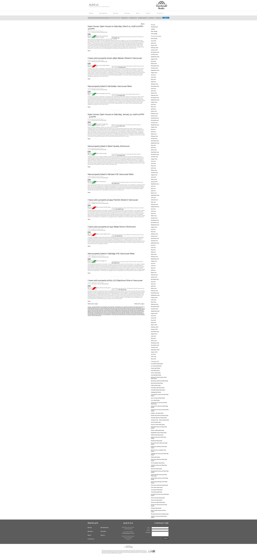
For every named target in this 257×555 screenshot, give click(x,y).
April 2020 (153, 147)
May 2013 (153, 231)
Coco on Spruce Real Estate (115, 308)
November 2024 (155, 65)
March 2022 (154, 111)
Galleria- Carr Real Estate (118, 309)
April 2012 (153, 252)
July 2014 (153, 209)
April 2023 (153, 90)
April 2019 (153, 168)
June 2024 (153, 77)
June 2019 (153, 163)
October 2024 (154, 68)
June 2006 (153, 356)
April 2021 (153, 131)
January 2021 (154, 138)
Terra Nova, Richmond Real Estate (136, 313)
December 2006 (155, 343)
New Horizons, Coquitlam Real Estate (108, 311)
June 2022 (153, 104)
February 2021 (154, 136)
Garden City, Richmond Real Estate (130, 309)
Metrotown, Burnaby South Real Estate (94, 311)
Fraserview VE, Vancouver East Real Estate (106, 309)
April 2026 (153, 43)
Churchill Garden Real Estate (137, 307)
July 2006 (153, 354)
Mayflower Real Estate (125, 310)
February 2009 (154, 304)
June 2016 (153, 197)
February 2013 (154, 234)
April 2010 (153, 286)
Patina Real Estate (133, 311)
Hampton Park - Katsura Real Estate (160, 420)
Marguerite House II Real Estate (93, 310)
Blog (138, 13)
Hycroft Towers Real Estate (158, 424)
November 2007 (155, 331)
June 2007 (153, 336)
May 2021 (153, 129)
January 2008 (154, 329)
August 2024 (154, 72)
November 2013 (155, 222)
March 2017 (154, 193)
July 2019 (153, 161)
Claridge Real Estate (91, 308)
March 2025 (154, 63)
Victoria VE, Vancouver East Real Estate (99, 32)
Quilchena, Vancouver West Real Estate (110, 312)
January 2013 (154, 236)
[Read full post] (99, 36)
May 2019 (153, 165)
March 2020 (154, 150)
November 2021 (155, 120)
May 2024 (153, 79)
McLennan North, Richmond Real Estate (137, 310)
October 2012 (154, 240)
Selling (103, 531)
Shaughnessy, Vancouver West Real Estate (133, 312)
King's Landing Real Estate (157, 430)
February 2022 (154, 113)
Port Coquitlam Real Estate (98, 312)
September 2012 (155, 243)
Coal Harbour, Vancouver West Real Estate (100, 283)
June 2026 (153, 40)
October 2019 (154, 156)
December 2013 (155, 220)
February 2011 (154, 274)
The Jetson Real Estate (156, 489)
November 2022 (155, 97)
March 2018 (154, 179)
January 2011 (154, 277)
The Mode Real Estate (156, 492)
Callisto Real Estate (118, 307)
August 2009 (154, 297)
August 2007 (154, 333)
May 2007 (153, 338)
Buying (90, 531)
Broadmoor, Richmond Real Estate (98, 230)
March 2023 (154, 93)
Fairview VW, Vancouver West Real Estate (100, 177)
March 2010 (154, 288)
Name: (148, 527)
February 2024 (154, 84)
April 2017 (153, 190)
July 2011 (153, 263)
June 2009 (153, 299)
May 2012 (153, 249)
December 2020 (155, 140)
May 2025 (153, 61)
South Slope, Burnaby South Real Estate (123, 313)
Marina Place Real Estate (103, 310)
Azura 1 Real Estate (124, 306)
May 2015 (153, 202)
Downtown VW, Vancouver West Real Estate (133, 308)
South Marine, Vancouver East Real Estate (108, 313)
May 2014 (153, 213)
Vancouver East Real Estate (158, 497)
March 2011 (153, 272)
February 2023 (154, 95)
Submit (165, 538)
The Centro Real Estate (156, 487)
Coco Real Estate (123, 308)
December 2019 (155, 152)
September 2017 (155, 184)
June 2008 (153, 318)
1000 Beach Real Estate (96, 306)
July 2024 (153, 75)
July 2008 (153, 315)
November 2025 (155, 52)
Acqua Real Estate (111, 306)
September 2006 (155, 349)
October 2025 (154, 54)
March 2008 (154, 324)
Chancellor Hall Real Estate (127, 307)
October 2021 (154, 122)
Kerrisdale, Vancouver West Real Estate (99, 61)
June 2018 (153, 177)
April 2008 (153, 322)
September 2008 (155, 311)
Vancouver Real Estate (156, 500)
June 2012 (153, 247)
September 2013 (155, 224)
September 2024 (155, 70)
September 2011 (155, 259)
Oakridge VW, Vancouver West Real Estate (100, 203)
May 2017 (153, 188)
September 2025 (155, 56)
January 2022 (154, 115)
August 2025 (154, 59)
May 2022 (153, 106)
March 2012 (154, 254)
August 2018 (154, 174)
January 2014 (154, 218)
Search (166, 17)
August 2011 (154, 261)
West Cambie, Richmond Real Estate (99, 120)
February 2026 (154, 47)
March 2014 (154, 215)
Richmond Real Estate (122, 312)
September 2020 (155, 143)
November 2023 (155, 86)
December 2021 (155, 118)
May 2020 (153, 145)
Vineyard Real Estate (115, 314)
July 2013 (153, 229)
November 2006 (155, 345)
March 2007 (154, 340)
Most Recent (154, 38)
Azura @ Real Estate (131, 306)
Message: (148, 532)
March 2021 (154, 134)
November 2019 (155, 154)
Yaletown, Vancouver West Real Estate (94, 315)
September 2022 (155, 100)
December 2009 (155, 293)
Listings (153, 29)
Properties (104, 527)
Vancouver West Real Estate (92, 314)
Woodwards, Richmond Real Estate (139, 314)
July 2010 (153, 281)
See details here (115, 38)
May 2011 (153, 268)
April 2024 (153, 81)
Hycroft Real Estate (156, 422)
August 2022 (154, 102)
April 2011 (153, 270)
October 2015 (154, 199)
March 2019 (154, 170)
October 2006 (154, 347)
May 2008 (153, 320)
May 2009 (153, 302)
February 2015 (154, 204)
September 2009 (155, 295)
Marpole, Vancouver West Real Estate (114, 310)
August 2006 (154, 352)
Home (91, 13)
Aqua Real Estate (118, 306)
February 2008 (154, 327)
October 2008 (154, 308)
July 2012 (153, 245)
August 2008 (154, 313)
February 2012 (154, 256)
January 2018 (154, 181)
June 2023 (153, 88)
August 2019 (154, 159)
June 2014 (153, 211)
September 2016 (155, 195)
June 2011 (153, 265)
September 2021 (155, 125)
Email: (148, 530)
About (102, 535)
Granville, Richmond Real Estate (159, 417)
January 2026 (154, 50)
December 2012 (155, 238)
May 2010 (153, 284)
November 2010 (155, 279)
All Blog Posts (154, 27)
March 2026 (154, 45)
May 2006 (153, 358)
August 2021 (154, 127)
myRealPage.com (128, 547)
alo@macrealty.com (128, 533)
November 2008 (155, 306)
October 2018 (154, 172)
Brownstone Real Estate (111, 307)
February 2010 (154, 290)
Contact (160, 13)
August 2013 (154, 227)
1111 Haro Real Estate (104, 306)
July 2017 (153, 186)
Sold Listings (154, 33)
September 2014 (155, 206)
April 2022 (153, 109)
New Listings (154, 31)
